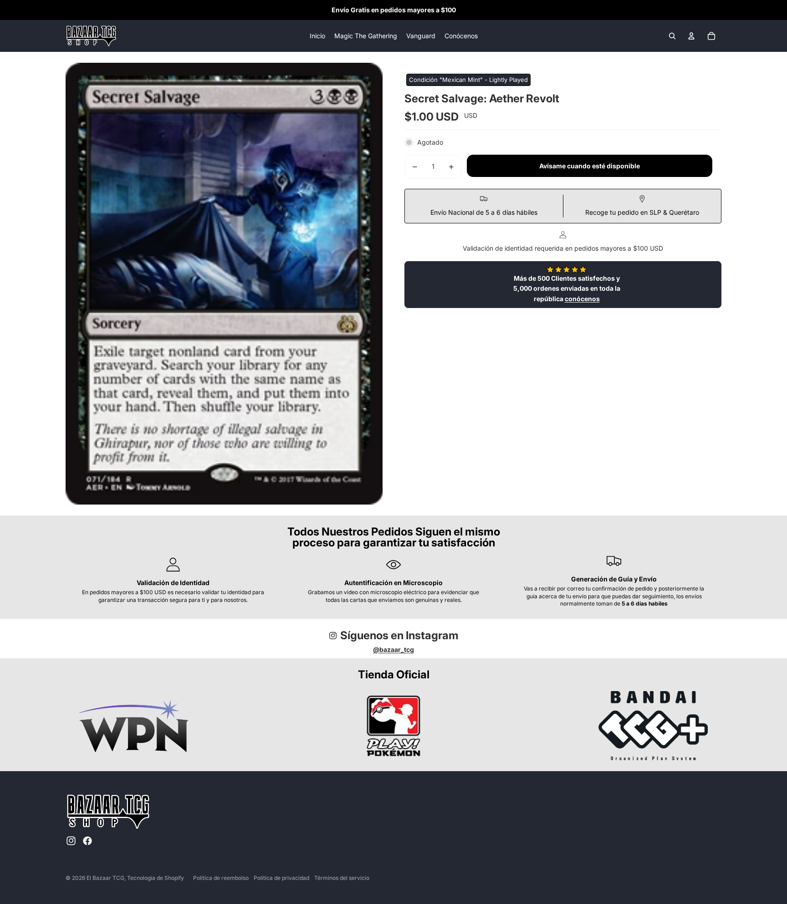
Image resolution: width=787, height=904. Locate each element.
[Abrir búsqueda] (672, 36)
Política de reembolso (221, 877)
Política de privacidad (281, 877)
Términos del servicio (341, 877)
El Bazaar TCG (105, 877)
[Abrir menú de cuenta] (691, 36)
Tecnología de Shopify (155, 877)
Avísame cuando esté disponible (589, 166)
